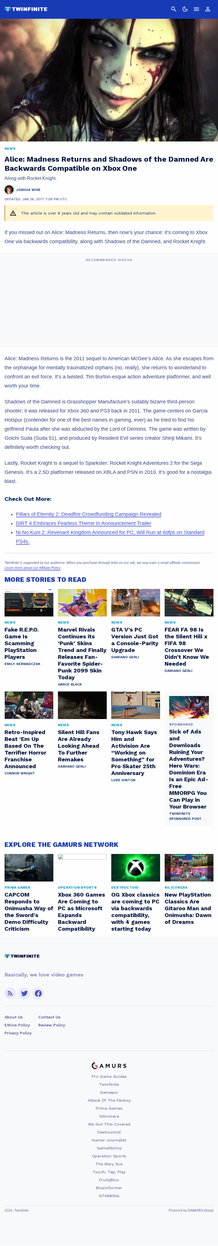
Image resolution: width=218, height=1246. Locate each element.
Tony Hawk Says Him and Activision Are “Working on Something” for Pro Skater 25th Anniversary (134, 752)
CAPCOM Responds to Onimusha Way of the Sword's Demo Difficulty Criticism (29, 911)
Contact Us (49, 1017)
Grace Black (70, 684)
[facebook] (38, 993)
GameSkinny (109, 1148)
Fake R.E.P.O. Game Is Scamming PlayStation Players (22, 643)
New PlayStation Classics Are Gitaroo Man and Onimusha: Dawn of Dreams (188, 908)
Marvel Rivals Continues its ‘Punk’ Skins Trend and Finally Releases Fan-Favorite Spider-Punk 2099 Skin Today (82, 653)
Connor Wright (20, 773)
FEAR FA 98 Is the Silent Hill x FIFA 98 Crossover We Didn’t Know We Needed (187, 646)
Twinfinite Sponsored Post (185, 816)
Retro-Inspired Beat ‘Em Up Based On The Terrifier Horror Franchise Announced (25, 749)
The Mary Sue (109, 1164)
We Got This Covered (109, 1124)
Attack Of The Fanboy (109, 1100)
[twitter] (24, 993)
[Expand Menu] (196, 9)
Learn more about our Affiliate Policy (32, 568)
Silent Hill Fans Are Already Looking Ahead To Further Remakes (78, 746)
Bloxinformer (109, 1187)
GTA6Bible (109, 1195)
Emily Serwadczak (22, 664)
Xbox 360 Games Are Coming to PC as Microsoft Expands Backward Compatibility (81, 911)
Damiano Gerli (125, 657)
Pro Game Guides (109, 1076)
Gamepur (109, 1092)
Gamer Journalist (109, 1140)
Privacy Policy (18, 1033)
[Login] (207, 9)
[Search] (173, 9)
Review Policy (51, 1025)
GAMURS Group (200, 1210)
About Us (14, 1017)
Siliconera (109, 1116)
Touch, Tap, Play (109, 1172)
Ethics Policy (17, 1025)
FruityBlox (109, 1180)
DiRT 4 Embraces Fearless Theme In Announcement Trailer (83, 523)
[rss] (10, 993)
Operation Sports (109, 1156)
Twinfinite (109, 1084)
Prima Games (109, 1108)
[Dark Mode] (185, 9)
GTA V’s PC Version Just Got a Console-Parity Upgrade (134, 639)
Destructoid (109, 1132)
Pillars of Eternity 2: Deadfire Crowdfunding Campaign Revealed (88, 514)
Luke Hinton (123, 780)
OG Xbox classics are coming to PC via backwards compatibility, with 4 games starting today (135, 911)
